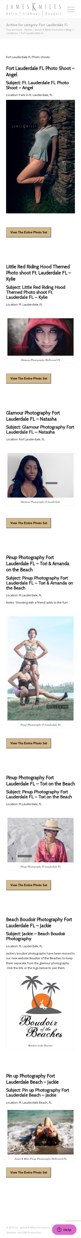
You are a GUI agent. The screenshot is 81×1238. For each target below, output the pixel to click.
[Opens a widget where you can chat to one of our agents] (64, 1230)
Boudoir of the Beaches (45, 958)
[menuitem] (22, 1232)
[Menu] (69, 9)
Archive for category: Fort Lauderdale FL (37, 25)
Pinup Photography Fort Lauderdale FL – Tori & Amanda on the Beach (37, 564)
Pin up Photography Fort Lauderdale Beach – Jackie (32, 1079)
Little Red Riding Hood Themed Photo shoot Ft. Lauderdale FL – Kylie (38, 273)
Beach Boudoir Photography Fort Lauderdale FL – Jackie (39, 922)
